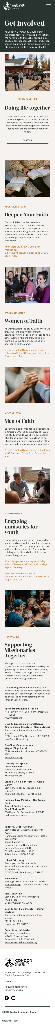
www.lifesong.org (13, 775)
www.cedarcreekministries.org (21, 942)
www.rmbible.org (13, 717)
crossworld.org (12, 884)
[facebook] (7, 998)
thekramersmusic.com (17, 815)
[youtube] (13, 998)
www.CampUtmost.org (16, 739)
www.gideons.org (13, 757)
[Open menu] (48, 6)
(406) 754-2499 (14, 990)
